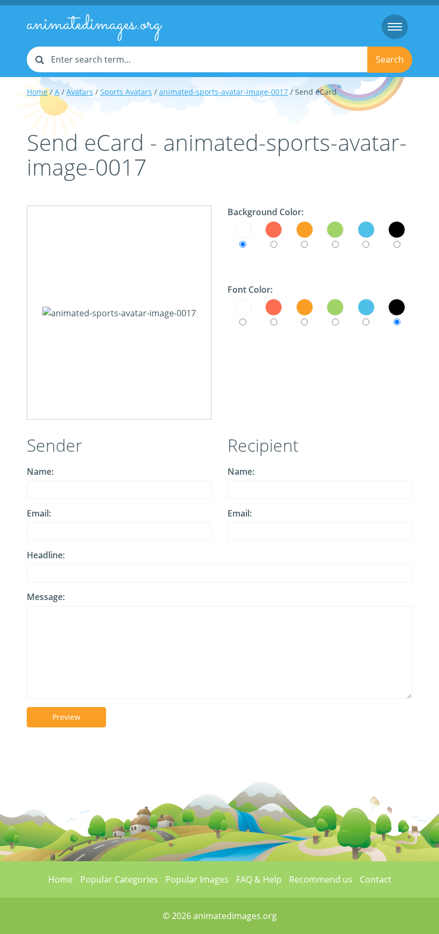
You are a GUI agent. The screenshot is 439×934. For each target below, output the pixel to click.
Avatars (79, 92)
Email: (39, 513)
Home (37, 92)
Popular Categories (119, 879)
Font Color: (250, 289)
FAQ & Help (259, 879)
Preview (66, 717)
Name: (40, 471)
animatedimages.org (94, 25)
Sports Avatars (126, 92)
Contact (375, 879)
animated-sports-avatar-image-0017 (223, 92)
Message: (46, 597)
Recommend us (320, 879)
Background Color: (266, 212)
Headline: (46, 555)
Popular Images (197, 879)
